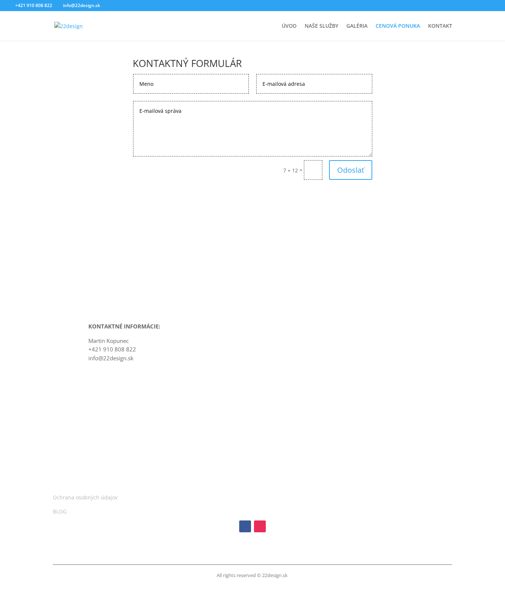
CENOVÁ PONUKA (398, 26)
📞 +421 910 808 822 (186, 218)
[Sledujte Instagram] (260, 526)
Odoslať (350, 170)
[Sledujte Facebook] (245, 526)
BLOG (60, 511)
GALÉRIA (356, 26)
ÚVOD (289, 26)
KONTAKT (440, 26)
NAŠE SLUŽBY (321, 26)
